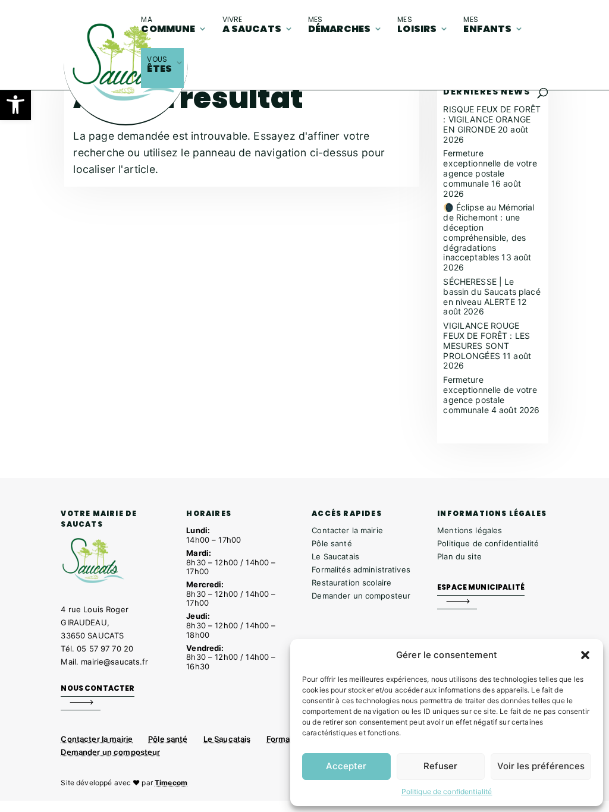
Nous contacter (97, 688)
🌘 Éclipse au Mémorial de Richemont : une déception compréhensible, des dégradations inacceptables (488, 232)
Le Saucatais (335, 556)
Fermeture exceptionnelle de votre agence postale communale (489, 168)
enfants (487, 25)
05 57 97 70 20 (105, 648)
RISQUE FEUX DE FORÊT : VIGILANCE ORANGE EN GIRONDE (492, 119)
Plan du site (459, 556)
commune (168, 25)
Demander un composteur (361, 595)
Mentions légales (469, 530)
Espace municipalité (481, 587)
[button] (15, 104)
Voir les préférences (541, 766)
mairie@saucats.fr (114, 661)
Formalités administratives (361, 569)
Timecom (171, 782)
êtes (159, 64)
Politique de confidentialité (446, 791)
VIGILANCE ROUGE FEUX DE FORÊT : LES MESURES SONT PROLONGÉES (486, 340)
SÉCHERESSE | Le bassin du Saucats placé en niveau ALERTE (491, 291)
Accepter (346, 766)
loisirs (417, 25)
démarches (339, 25)
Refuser (440, 766)
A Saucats (251, 25)
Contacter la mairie (347, 530)
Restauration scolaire (351, 582)
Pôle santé (331, 543)
